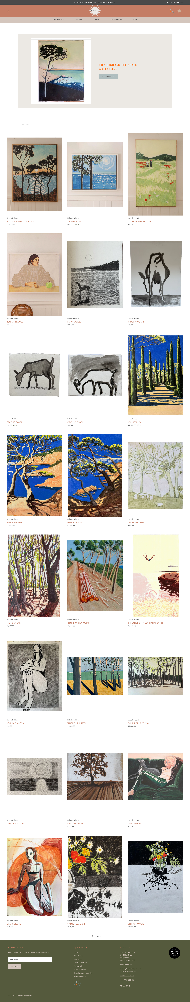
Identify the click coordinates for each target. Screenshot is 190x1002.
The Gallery (116, 20)
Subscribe (14, 966)
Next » (98, 936)
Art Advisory (58, 20)
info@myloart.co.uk (127, 976)
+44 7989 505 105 (127, 980)
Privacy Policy (79, 966)
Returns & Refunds (80, 962)
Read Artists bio (108, 77)
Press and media (80, 976)
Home (76, 952)
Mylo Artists (78, 959)
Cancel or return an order (83, 973)
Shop (135, 20)
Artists (78, 20)
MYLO (14, 996)
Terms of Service (80, 969)
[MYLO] (95, 11)
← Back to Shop (25, 125)
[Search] (8, 10)
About (96, 20)
